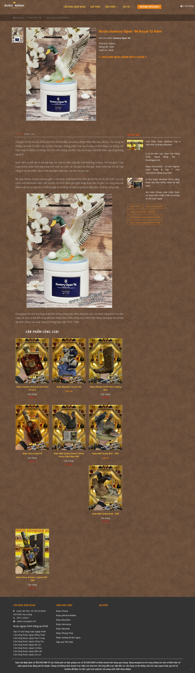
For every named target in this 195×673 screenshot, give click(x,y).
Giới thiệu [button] (95, 6)
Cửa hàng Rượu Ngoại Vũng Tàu (28, 641)
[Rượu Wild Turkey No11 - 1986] (105, 427)
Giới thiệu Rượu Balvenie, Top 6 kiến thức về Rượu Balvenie (163, 143)
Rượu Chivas (62, 611)
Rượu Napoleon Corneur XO (69, 387)
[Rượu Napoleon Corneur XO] (69, 360)
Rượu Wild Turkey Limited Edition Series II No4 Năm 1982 (69, 455)
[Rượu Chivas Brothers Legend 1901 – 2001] (32, 551)
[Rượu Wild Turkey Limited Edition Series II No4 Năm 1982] (69, 427)
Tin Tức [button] (126, 6)
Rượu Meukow (63, 628)
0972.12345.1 (23, 617)
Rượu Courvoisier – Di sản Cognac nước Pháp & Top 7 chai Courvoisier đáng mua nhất (163, 169)
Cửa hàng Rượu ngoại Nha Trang (29, 638)
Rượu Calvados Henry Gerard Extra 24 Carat (32, 388)
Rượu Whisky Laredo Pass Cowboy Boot (105, 388)
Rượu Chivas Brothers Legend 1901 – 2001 (32, 579)
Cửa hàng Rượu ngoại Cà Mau (27, 648)
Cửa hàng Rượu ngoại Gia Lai (27, 654)
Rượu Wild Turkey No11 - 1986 (105, 453)
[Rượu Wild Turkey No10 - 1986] (105, 487)
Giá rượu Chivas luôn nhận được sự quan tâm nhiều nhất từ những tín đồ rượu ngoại (163, 195)
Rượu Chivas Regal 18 (32, 453)
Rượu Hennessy (63, 624)
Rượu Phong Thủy (64, 633)
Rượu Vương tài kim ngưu (68, 637)
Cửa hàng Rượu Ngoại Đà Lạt (27, 644)
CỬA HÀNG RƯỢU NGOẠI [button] (74, 6)
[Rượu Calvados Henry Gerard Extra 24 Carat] (32, 360)
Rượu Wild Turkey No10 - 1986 (105, 513)
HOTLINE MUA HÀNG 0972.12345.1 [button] (123, 57)
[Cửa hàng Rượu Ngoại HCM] (14, 4)
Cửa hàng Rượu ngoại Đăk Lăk (27, 651)
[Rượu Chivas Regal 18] (32, 427)
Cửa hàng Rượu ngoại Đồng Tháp (29, 634)
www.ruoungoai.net (26, 621)
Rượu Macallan (63, 619)
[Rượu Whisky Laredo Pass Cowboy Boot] (105, 360)
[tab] (19, 134)
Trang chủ (19, 17)
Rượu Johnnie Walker (66, 615)
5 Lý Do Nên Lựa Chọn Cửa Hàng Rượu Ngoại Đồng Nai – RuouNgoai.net (163, 156)
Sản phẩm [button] (110, 6)
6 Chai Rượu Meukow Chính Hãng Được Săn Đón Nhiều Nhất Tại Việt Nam (163, 182)
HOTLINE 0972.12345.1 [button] (149, 6)
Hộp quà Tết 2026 (64, 642)
